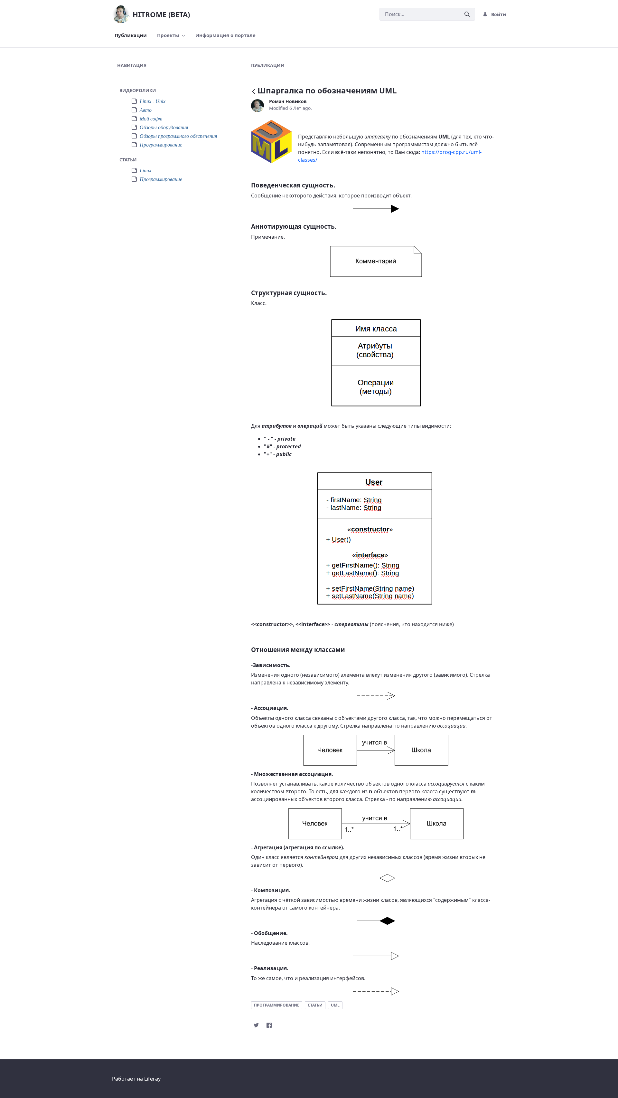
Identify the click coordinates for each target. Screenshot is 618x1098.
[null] (254, 91)
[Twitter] (256, 1025)
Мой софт (151, 118)
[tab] (175, 90)
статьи (315, 1005)
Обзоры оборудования (164, 127)
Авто (146, 110)
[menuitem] (130, 35)
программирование (276, 1005)
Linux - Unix (152, 101)
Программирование (161, 145)
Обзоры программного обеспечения (178, 136)
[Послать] (467, 14)
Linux (145, 170)
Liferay (152, 1078)
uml (335, 1005)
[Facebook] (269, 1025)
